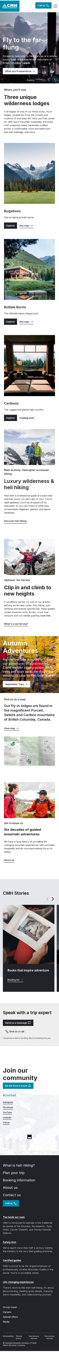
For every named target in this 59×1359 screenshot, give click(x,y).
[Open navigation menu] (55, 6)
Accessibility (8, 1336)
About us (11, 1187)
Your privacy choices (34, 1337)
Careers (7, 1312)
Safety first (9, 1242)
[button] (54, 79)
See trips (24, 225)
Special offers (10, 1316)
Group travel (10, 1307)
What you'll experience (18, 71)
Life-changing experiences (18, 1282)
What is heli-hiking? (19, 1165)
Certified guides (12, 1260)
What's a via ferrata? (16, 623)
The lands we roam (14, 1217)
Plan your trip (14, 1173)
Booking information (19, 1180)
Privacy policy (19, 1337)
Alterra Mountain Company (14, 1345)
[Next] (52, 899)
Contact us (12, 1195)
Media (6, 1321)
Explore (10, 225)
